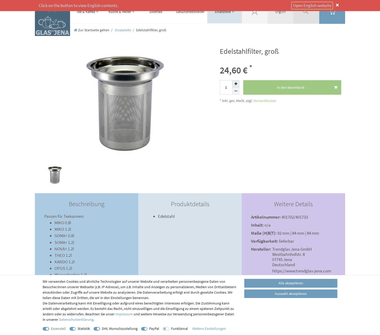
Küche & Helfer (120, 11)
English (280, 11)
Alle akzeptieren (290, 283)
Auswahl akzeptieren (291, 293)
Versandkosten (264, 100)
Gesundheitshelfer (190, 11)
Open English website (312, 5)
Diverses (155, 11)
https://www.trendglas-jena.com (301, 271)
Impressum (124, 314)
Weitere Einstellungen (209, 328)
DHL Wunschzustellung (120, 328)
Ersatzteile (223, 11)
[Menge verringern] (235, 91)
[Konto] (254, 12)
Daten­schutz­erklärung (76, 319)
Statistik (84, 328)
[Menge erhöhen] (235, 83)
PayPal (154, 328)
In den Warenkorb (291, 87)
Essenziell (58, 328)
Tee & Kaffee (85, 11)
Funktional (179, 328)
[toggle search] (306, 12)
